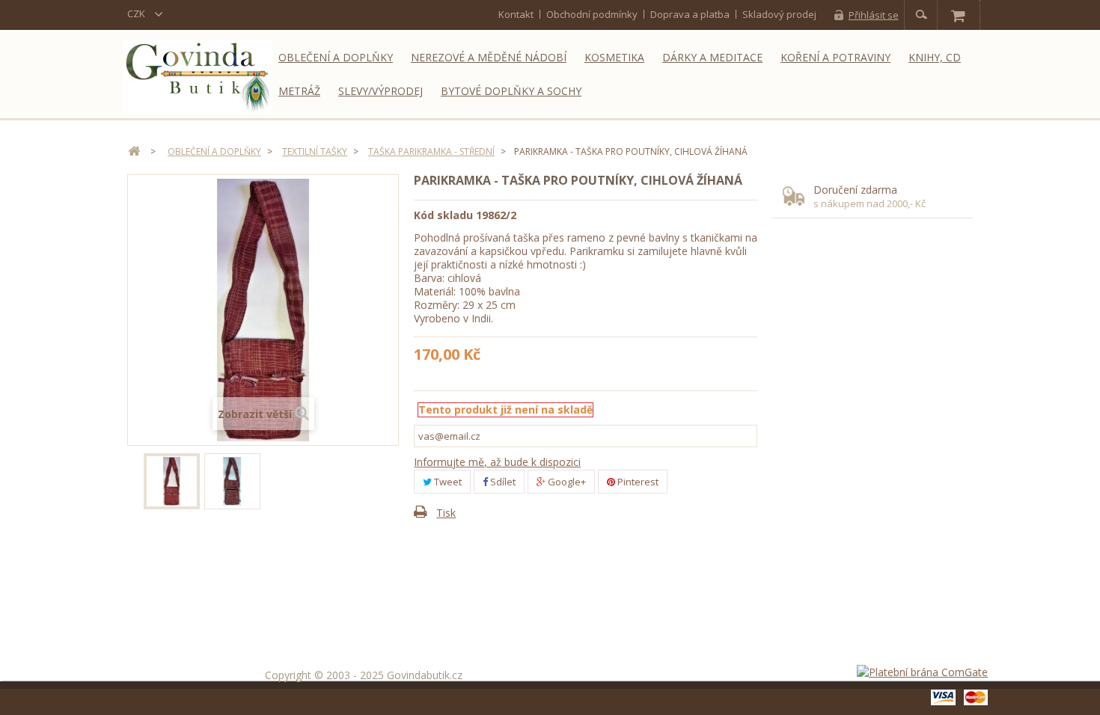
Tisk (446, 513)
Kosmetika (614, 57)
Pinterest (637, 481)
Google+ (566, 481)
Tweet (447, 481)
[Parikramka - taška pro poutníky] (171, 481)
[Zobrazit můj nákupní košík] (958, 15)
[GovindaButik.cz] (197, 77)
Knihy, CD (934, 57)
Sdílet (502, 481)
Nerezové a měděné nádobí (488, 57)
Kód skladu (443, 215)
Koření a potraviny (835, 57)
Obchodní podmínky (592, 14)
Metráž (299, 91)
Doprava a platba (690, 14)
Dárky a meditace (712, 57)
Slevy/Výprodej (380, 91)
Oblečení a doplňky (335, 57)
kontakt (516, 14)
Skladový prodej (779, 14)
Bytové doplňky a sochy (511, 91)
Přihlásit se (874, 15)
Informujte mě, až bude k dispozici (497, 462)
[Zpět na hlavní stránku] (134, 151)
